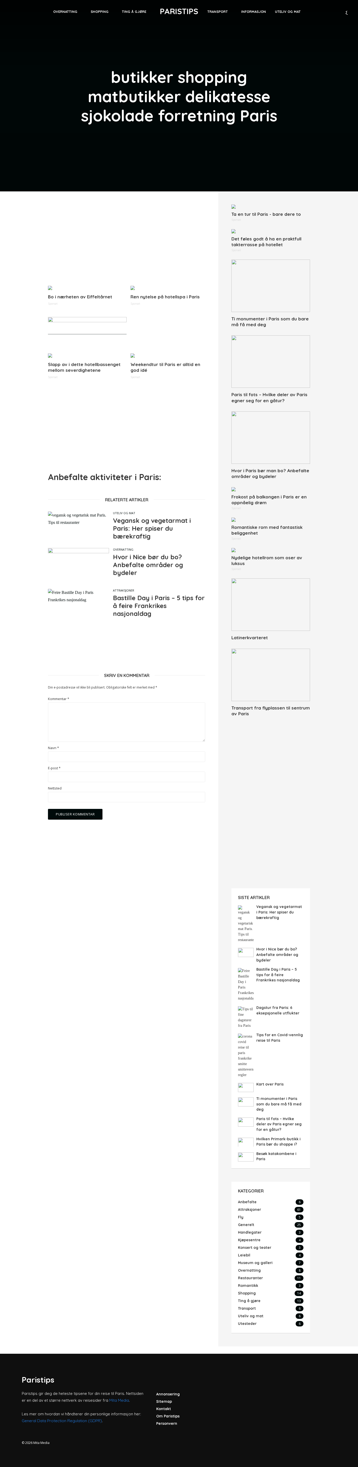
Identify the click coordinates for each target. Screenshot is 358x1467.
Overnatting (65, 11)
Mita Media (119, 1400)
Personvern (166, 1423)
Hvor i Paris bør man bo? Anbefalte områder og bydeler (270, 473)
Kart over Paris (270, 1084)
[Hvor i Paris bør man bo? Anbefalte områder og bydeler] (270, 437)
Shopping (100, 11)
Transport (217, 11)
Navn (53, 748)
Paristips (179, 11)
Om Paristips (168, 1416)
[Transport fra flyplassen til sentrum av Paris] (270, 675)
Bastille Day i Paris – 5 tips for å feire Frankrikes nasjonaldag (159, 605)
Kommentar (58, 699)
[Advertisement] (126, 241)
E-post (54, 768)
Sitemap (164, 1401)
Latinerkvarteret (249, 637)
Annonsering (168, 1394)
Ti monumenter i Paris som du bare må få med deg (270, 321)
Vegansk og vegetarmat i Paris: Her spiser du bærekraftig (152, 528)
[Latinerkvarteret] (270, 604)
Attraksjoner (123, 590)
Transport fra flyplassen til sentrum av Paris (270, 710)
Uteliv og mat (288, 11)
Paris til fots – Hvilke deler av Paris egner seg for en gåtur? (269, 397)
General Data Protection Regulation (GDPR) (62, 1420)
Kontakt (163, 1408)
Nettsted (55, 788)
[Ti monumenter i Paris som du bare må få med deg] (270, 286)
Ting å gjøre (134, 11)
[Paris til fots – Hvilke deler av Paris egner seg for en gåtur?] (270, 361)
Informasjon (253, 11)
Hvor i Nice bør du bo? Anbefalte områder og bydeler (148, 565)
